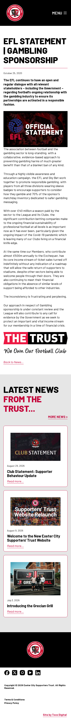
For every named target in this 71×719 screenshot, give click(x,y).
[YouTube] (30, 672)
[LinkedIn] (37, 672)
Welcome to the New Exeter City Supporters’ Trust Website (33, 538)
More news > (58, 417)
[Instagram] (22, 672)
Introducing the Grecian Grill (30, 605)
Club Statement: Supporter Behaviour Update (29, 473)
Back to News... (13, 362)
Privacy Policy (11, 703)
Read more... (15, 481)
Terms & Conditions (14, 699)
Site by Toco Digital (55, 714)
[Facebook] (6, 672)
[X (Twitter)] (14, 672)
